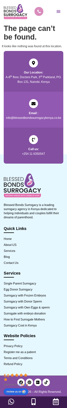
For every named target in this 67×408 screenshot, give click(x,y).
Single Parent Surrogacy (20, 283)
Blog (7, 256)
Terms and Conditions (18, 358)
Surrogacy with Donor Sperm (23, 301)
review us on (14, 391)
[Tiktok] (46, 382)
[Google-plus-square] (38, 382)
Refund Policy (13, 364)
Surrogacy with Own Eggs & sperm (27, 307)
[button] (58, 11)
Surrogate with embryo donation (25, 313)
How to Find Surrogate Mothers (24, 319)
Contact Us (11, 262)
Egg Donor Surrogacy (18, 289)
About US (10, 244)
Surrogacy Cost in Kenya (20, 325)
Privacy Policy (13, 346)
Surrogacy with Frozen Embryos (25, 295)
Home (8, 238)
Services (9, 250)
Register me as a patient (20, 352)
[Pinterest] (29, 382)
